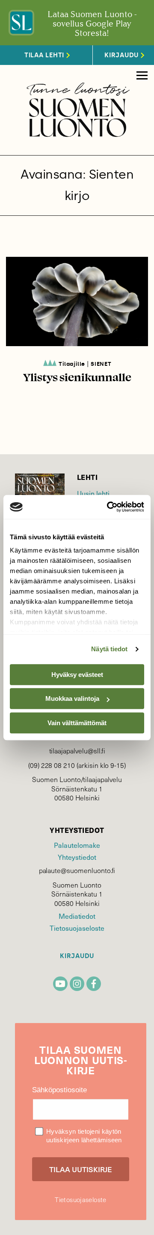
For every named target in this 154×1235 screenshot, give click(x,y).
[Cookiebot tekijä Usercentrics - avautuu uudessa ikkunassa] (108, 506)
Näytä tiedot (109, 649)
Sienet (101, 364)
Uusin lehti (93, 493)
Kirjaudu (77, 956)
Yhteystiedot (77, 857)
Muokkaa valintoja (72, 698)
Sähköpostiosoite (59, 1090)
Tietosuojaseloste (77, 927)
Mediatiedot (77, 916)
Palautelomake (77, 845)
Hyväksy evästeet (77, 674)
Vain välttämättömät (77, 722)
